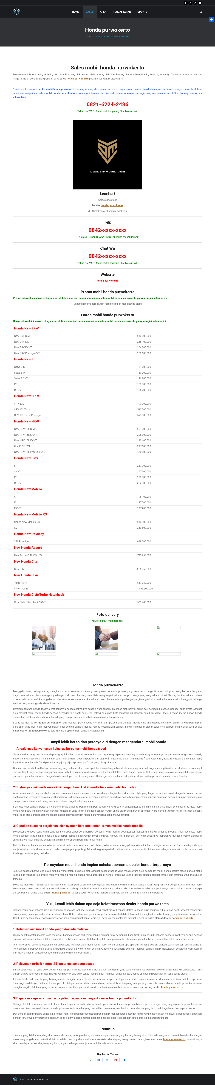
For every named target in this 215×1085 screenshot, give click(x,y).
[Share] (211, 19)
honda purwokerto (122, 67)
